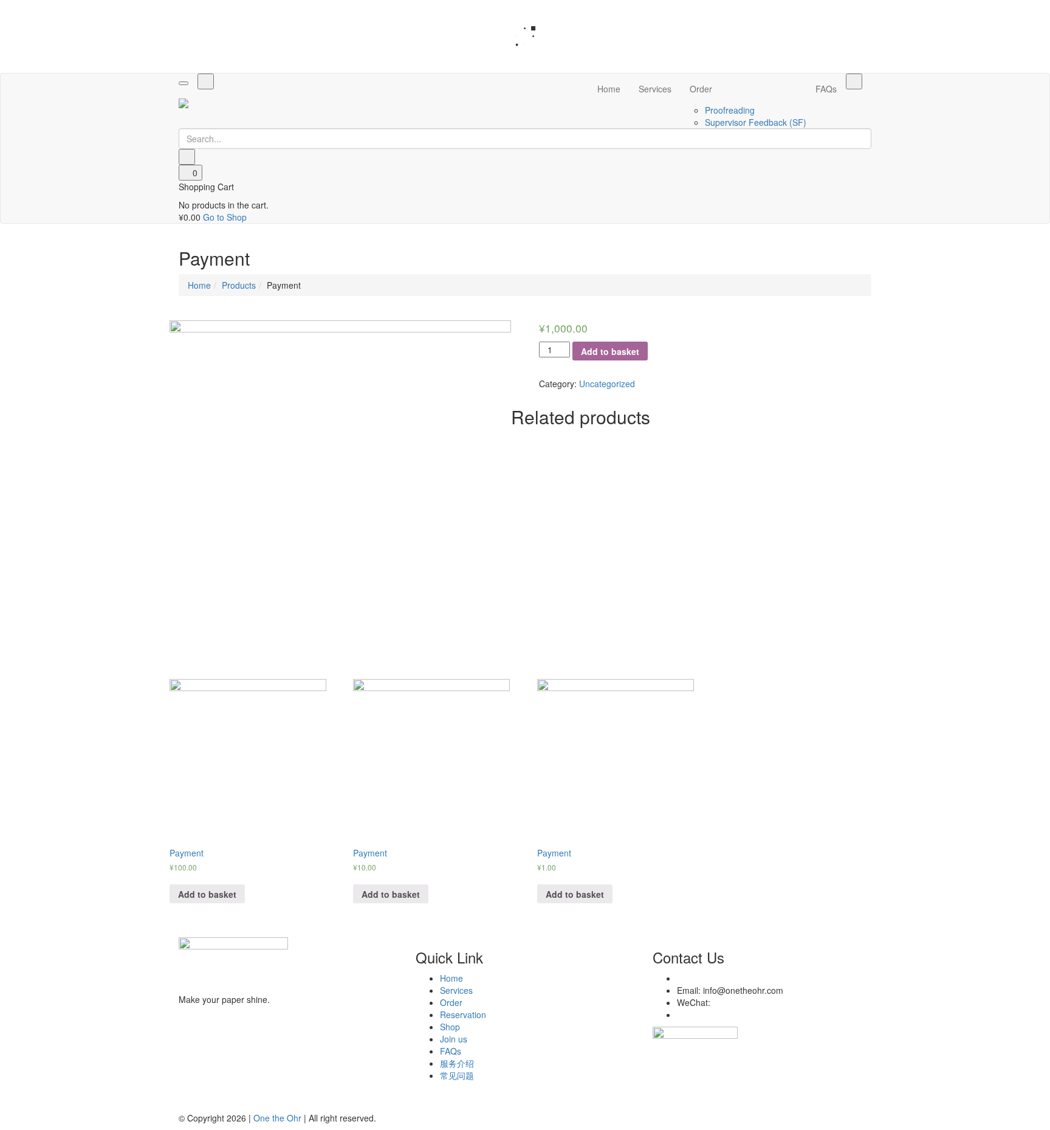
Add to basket (610, 351)
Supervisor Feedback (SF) (755, 122)
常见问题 (457, 1075)
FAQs (826, 89)
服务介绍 (457, 1063)
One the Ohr (277, 1118)
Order (701, 89)
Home (608, 89)
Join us (453, 1039)
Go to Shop (225, 217)
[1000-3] (340, 491)
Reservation (463, 1014)
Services (655, 89)
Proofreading (730, 110)
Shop (450, 1027)
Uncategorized (607, 383)
